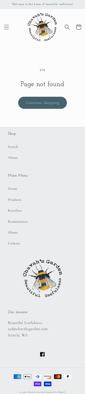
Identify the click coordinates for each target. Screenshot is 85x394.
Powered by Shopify (56, 392)
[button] (6, 27)
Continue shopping (42, 102)
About (13, 157)
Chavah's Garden (36, 392)
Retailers (15, 210)
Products (15, 199)
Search (13, 146)
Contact (14, 243)
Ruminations (18, 221)
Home (12, 188)
